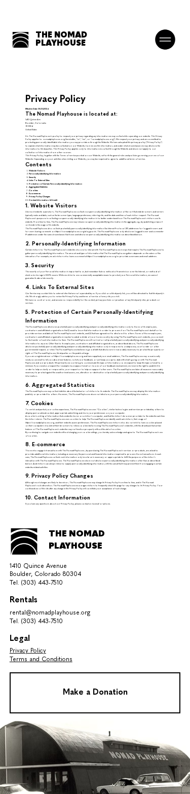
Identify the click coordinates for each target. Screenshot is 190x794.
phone (106, 504)
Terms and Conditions (41, 660)
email (97, 504)
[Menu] (165, 39)
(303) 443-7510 (42, 583)
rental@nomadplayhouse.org (50, 613)
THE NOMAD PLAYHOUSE (61, 39)
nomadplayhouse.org (54, 139)
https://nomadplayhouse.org (69, 232)
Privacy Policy (28, 651)
